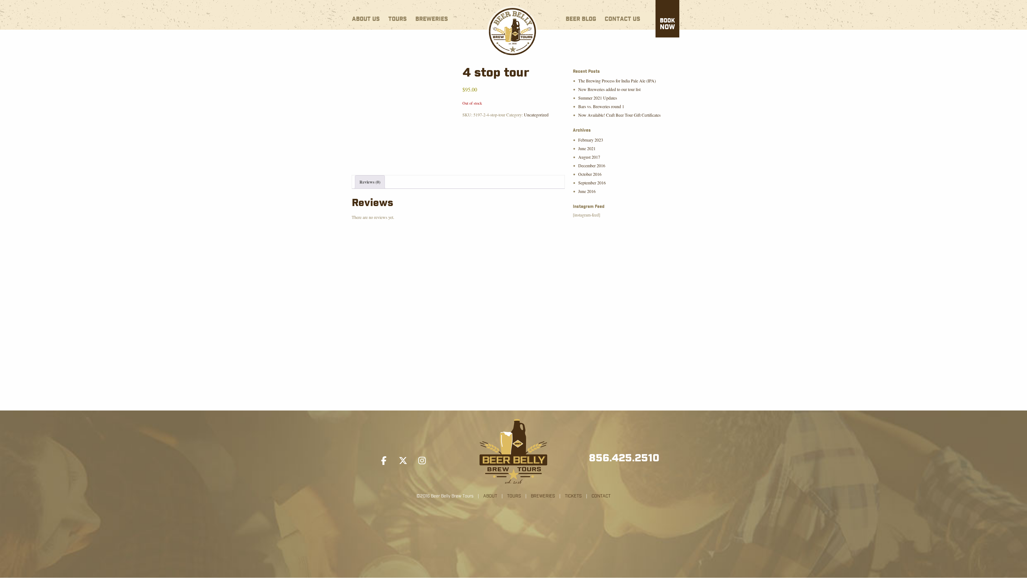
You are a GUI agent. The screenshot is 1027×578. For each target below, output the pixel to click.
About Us (366, 19)
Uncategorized (536, 114)
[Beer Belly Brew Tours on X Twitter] (403, 461)
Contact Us (622, 19)
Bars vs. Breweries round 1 (601, 106)
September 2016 (592, 182)
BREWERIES (543, 496)
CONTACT (601, 496)
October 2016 (589, 174)
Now (667, 24)
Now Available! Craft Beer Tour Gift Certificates (619, 115)
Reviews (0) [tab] (369, 182)
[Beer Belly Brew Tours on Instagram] (422, 461)
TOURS (514, 496)
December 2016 (591, 165)
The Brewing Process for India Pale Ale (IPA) (617, 80)
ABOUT (490, 496)
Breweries (431, 19)
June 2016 (587, 191)
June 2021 (587, 148)
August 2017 (589, 157)
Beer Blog (581, 19)
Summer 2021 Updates (597, 98)
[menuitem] (366, 18)
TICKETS (573, 496)
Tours (397, 19)
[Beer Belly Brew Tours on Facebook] (383, 461)
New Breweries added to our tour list (609, 89)
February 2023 (590, 140)
